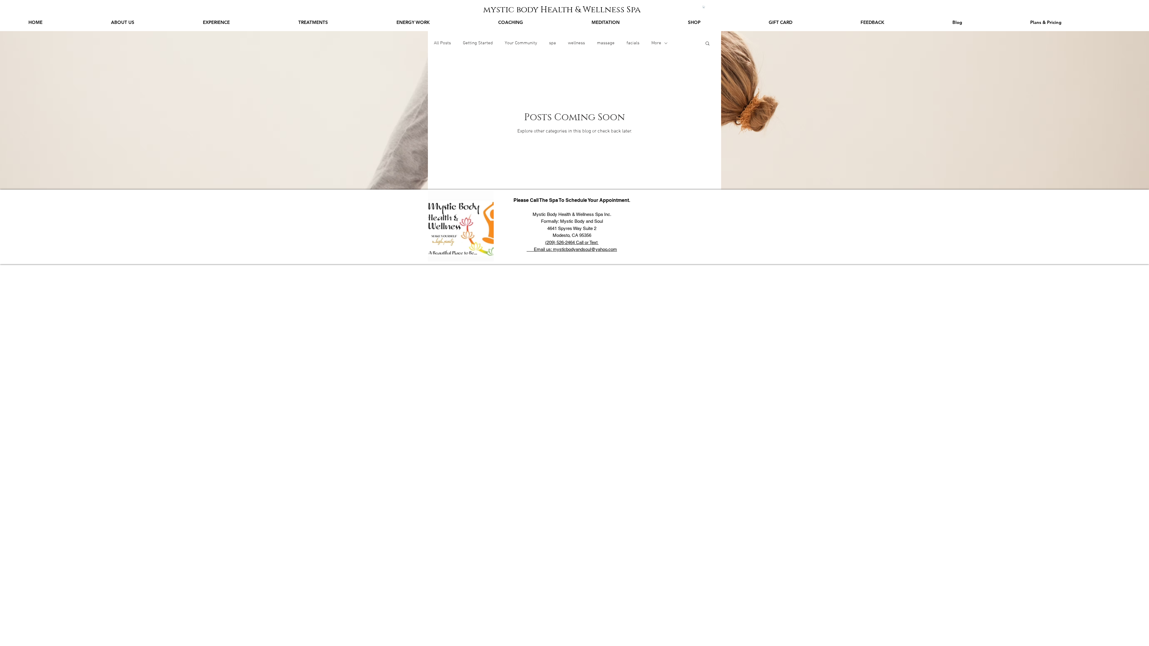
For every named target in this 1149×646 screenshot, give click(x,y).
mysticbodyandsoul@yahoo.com (585, 249)
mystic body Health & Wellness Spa (562, 9)
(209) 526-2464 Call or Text (572, 242)
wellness (576, 43)
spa (552, 43)
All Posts (442, 43)
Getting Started (478, 43)
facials (633, 43)
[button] (703, 7)
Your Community (521, 43)
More (656, 43)
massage (606, 43)
